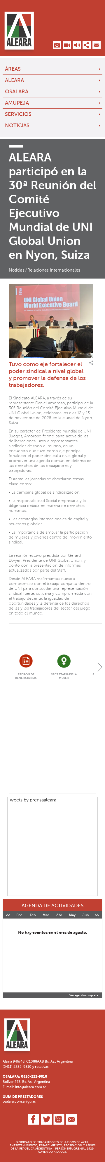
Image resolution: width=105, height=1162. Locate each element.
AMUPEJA (17, 103)
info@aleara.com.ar (30, 1087)
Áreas (13, 69)
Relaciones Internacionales (53, 270)
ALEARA (14, 80)
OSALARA (16, 91)
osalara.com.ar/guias (19, 1101)
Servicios (18, 114)
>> (97, 915)
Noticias (17, 125)
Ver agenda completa (83, 995)
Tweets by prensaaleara (32, 800)
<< (8, 915)
